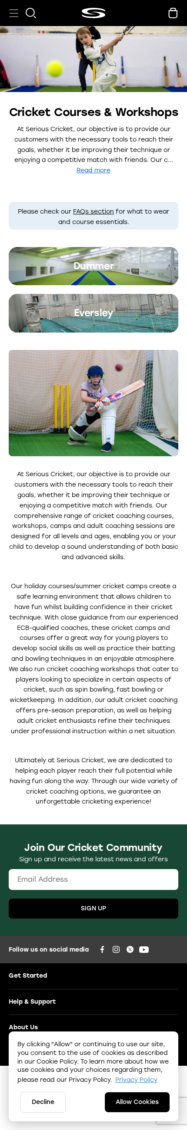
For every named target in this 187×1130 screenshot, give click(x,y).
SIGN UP (93, 908)
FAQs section (93, 211)
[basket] (173, 13)
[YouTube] (144, 949)
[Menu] (14, 13)
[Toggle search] (31, 13)
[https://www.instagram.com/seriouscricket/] (116, 949)
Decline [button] (43, 1102)
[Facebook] (102, 949)
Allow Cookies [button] (137, 1102)
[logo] (93, 13)
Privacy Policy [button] (136, 1080)
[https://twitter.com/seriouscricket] (130, 949)
